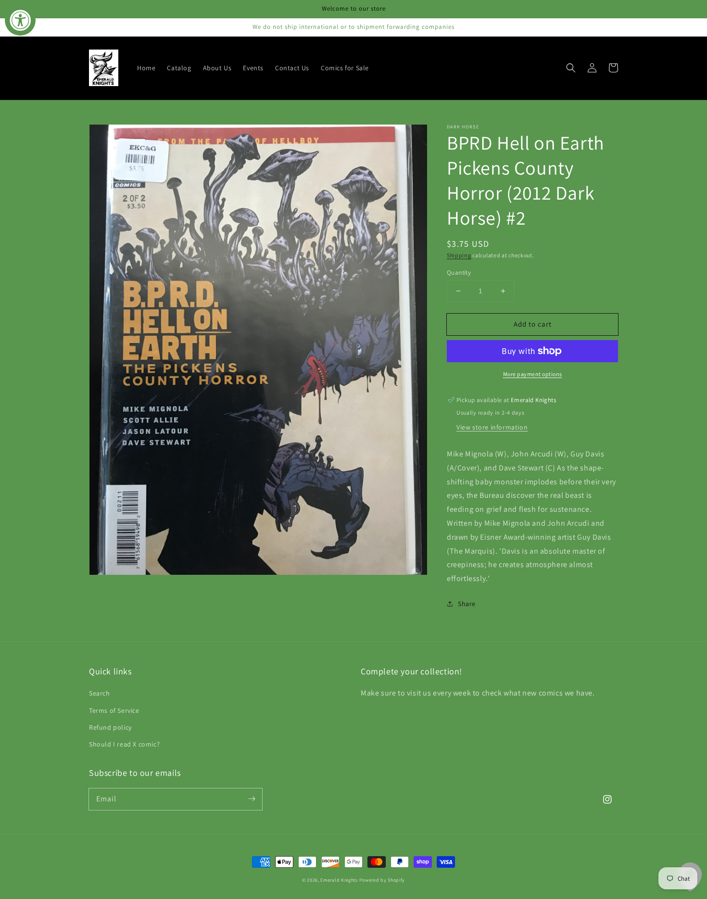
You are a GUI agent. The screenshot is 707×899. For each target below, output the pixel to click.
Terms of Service (114, 710)
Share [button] (467, 603)
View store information (492, 427)
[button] (570, 67)
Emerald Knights (339, 880)
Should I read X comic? (124, 744)
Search (99, 693)
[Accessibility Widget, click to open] (20, 20)
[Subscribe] (251, 799)
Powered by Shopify (382, 880)
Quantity (459, 272)
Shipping (459, 255)
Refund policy (110, 727)
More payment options (532, 374)
